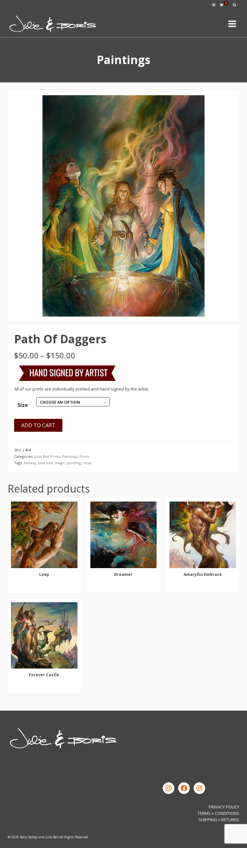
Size (22, 405)
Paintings (70, 456)
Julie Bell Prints (47, 456)
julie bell (45, 462)
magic (60, 462)
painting (74, 462)
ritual (87, 462)
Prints (84, 456)
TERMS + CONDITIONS (218, 813)
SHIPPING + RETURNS (218, 820)
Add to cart (38, 425)
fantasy (30, 462)
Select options (44, 586)
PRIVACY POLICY (224, 807)
